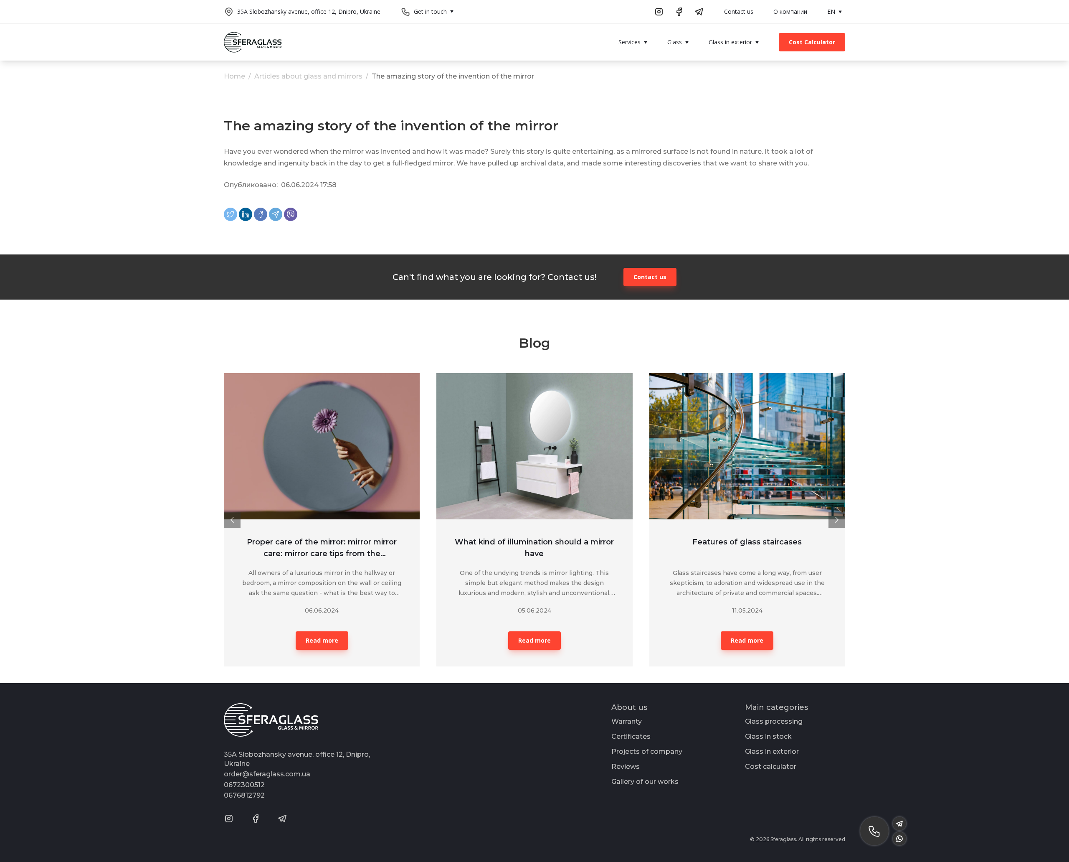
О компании (790, 11)
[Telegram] (275, 214)
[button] (232, 520)
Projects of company (646, 751)
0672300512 (244, 785)
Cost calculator (770, 766)
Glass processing (774, 721)
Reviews (625, 766)
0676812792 (244, 795)
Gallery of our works (645, 782)
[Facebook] (260, 214)
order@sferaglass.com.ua (267, 774)
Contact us (738, 11)
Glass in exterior (772, 751)
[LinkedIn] (245, 214)
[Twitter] (230, 214)
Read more (322, 640)
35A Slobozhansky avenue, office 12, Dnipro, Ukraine (308, 11)
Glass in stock (768, 736)
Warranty (626, 721)
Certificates (631, 736)
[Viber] (290, 214)
